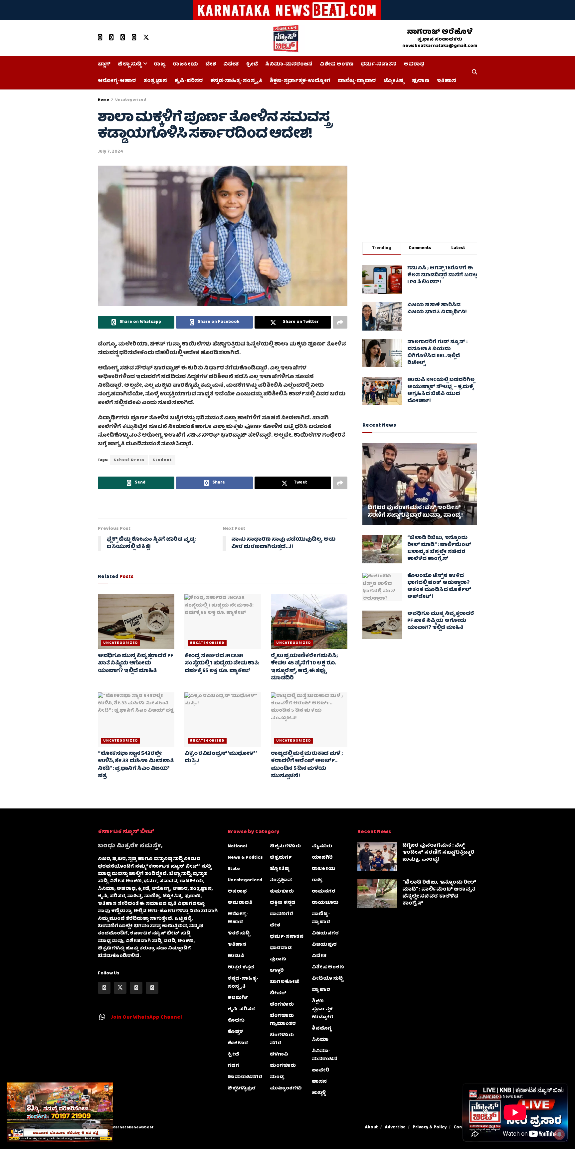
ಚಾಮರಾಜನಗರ (245, 1077)
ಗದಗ (233, 1066)
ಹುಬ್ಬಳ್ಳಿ (319, 1093)
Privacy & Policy (430, 1127)
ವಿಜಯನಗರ (325, 933)
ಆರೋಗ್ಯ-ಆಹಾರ (117, 81)
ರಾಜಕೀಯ (185, 64)
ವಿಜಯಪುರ (324, 945)
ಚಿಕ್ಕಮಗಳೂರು (285, 846)
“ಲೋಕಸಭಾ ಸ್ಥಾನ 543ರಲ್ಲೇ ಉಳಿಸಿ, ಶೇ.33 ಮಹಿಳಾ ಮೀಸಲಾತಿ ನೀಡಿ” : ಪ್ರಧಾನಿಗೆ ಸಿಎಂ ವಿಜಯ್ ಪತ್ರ (135, 765)
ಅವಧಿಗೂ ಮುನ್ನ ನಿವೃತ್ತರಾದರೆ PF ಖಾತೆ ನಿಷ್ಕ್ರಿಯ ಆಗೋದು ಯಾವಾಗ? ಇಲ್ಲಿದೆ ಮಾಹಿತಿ (135, 663)
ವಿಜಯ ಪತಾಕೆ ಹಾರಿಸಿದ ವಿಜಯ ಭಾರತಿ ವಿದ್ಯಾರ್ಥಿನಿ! (437, 309)
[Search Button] (474, 73)
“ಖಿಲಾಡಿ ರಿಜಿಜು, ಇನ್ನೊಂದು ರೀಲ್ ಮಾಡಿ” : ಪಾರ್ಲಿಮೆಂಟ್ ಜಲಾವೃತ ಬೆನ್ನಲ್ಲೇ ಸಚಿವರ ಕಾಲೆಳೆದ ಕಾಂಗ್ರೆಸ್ (439, 548)
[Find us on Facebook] (111, 38)
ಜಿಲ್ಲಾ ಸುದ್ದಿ (129, 64)
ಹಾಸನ (319, 1082)
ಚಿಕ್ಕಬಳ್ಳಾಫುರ (242, 1088)
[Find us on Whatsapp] (122, 38)
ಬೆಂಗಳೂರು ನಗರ (282, 1039)
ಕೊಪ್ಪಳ (235, 1032)
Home (103, 99)
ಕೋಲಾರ (238, 1043)
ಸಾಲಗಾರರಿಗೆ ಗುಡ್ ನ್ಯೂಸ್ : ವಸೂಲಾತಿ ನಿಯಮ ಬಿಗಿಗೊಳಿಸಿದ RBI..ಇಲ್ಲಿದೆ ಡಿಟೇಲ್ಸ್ (437, 352)
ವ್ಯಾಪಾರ (321, 990)
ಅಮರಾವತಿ (240, 903)
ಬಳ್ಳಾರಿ (277, 971)
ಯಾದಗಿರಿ (322, 858)
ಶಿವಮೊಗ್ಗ (321, 1029)
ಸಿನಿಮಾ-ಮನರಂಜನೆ (288, 64)
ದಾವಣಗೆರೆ (281, 914)
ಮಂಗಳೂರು (283, 1066)
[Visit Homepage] (285, 38)
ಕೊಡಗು (236, 1021)
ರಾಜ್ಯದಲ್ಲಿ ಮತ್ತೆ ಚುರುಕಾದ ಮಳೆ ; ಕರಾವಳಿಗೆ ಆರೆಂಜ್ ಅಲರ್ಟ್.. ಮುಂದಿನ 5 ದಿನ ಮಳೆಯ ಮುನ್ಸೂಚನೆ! (307, 765)
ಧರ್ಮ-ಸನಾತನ (378, 64)
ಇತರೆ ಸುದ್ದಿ (239, 933)
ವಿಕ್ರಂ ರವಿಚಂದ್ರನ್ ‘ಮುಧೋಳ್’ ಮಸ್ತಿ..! (220, 757)
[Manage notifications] (559, 1134)
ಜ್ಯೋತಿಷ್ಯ (394, 81)
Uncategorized (130, 99)
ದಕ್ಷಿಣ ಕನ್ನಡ (282, 903)
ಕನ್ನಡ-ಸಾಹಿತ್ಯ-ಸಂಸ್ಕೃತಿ (236, 81)
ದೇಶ (210, 64)
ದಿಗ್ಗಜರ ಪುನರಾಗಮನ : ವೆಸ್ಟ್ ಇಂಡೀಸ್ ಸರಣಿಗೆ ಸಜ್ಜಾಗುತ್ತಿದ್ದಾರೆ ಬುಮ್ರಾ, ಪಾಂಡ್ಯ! (415, 512)
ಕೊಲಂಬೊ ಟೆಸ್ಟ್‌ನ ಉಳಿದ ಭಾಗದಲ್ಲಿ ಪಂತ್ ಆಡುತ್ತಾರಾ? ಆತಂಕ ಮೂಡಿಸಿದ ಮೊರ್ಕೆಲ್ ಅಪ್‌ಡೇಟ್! (439, 586)
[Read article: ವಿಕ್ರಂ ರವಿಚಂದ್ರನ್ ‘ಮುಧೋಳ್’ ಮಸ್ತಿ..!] (222, 719)
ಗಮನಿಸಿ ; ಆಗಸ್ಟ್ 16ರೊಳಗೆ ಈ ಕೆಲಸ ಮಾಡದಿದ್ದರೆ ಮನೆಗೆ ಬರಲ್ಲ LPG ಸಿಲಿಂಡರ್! (442, 275)
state (234, 869)
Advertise (395, 1127)
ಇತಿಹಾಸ (446, 81)
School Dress (129, 460)
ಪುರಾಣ (420, 81)
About (371, 1127)
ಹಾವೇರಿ (320, 1071)
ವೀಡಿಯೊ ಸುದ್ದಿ (327, 979)
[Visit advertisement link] (287, 10)
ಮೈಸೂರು (322, 846)
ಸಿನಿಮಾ (320, 1040)
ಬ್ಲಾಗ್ (104, 64)
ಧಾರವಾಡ (281, 948)
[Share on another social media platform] (340, 322)
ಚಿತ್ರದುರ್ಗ (280, 858)
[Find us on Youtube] (100, 38)
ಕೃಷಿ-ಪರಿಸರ (188, 81)
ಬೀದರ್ (278, 993)
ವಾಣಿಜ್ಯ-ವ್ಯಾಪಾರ (357, 81)
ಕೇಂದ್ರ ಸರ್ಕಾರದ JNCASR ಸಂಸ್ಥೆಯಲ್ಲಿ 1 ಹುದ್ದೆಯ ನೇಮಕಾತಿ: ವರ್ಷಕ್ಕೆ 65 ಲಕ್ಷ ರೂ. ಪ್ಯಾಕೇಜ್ (221, 663)
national (237, 846)
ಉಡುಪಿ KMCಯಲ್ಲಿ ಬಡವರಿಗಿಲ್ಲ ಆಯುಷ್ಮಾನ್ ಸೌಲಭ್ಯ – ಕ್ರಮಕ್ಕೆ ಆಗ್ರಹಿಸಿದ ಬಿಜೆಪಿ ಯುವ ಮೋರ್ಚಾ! (441, 390)
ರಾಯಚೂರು (325, 903)
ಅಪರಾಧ (414, 64)
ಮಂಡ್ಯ (277, 1077)
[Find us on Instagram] (134, 38)
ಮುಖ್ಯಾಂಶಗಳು (286, 1088)
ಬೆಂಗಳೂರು (282, 1005)
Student (162, 460)
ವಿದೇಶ (231, 64)
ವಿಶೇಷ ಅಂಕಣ (336, 64)
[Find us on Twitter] (146, 38)
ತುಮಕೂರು (282, 892)
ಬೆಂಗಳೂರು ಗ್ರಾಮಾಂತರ (283, 1020)
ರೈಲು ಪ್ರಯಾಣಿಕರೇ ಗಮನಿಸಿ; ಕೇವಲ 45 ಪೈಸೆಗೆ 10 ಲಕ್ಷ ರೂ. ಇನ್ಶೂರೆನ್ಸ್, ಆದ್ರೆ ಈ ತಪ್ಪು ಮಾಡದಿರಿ (304, 667)
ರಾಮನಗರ (323, 892)
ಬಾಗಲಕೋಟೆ (284, 982)
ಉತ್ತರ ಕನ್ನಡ (241, 967)
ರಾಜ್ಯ (159, 64)
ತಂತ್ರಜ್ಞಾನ (155, 81)
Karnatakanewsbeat (133, 1127)
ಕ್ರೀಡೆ (252, 64)
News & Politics (245, 858)
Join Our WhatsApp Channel (146, 1017)
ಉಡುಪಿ (236, 956)
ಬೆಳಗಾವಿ (279, 1055)
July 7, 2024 (110, 152)
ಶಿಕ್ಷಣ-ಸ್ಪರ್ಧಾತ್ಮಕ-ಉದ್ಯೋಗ (300, 81)
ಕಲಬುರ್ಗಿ (238, 998)
